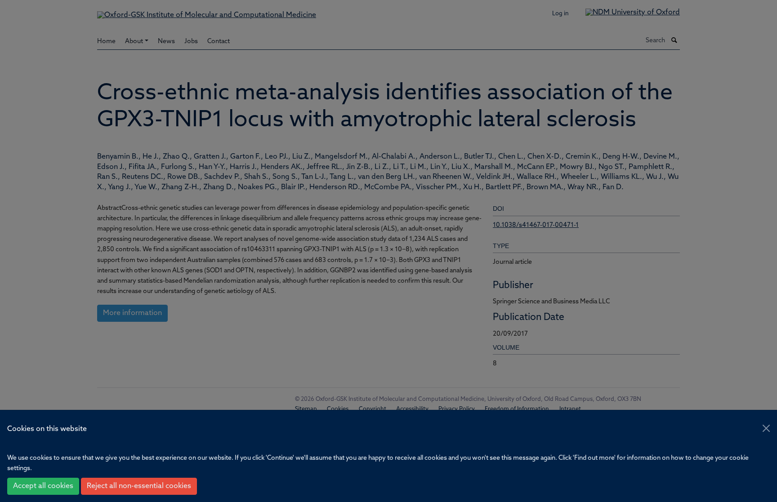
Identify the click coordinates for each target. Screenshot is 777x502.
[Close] (766, 428)
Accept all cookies (43, 486)
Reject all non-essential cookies (139, 486)
